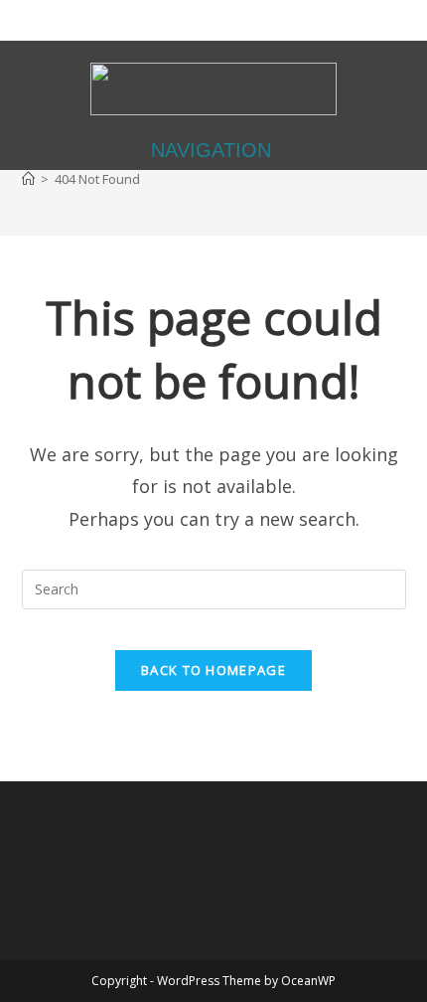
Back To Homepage (213, 670)
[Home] (28, 179)
